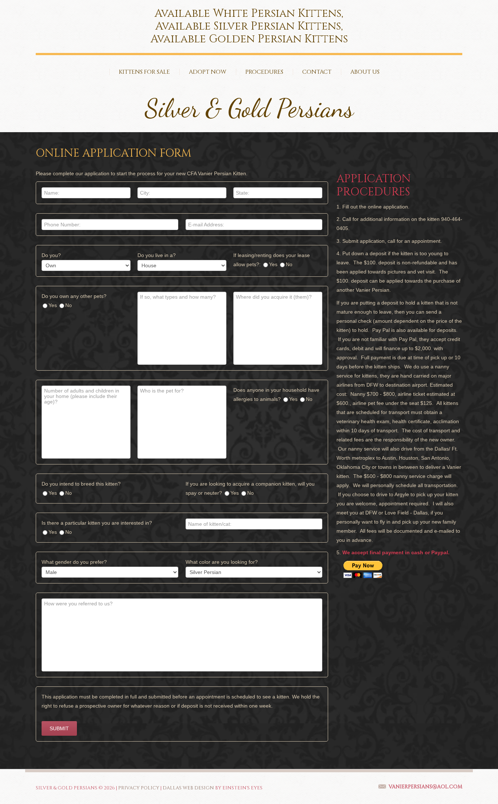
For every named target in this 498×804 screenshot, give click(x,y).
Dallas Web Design (188, 788)
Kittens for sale (144, 72)
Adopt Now (207, 72)
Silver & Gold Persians (249, 108)
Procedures (264, 72)
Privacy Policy (138, 788)
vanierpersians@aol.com (425, 786)
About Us (365, 72)
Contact (316, 72)
